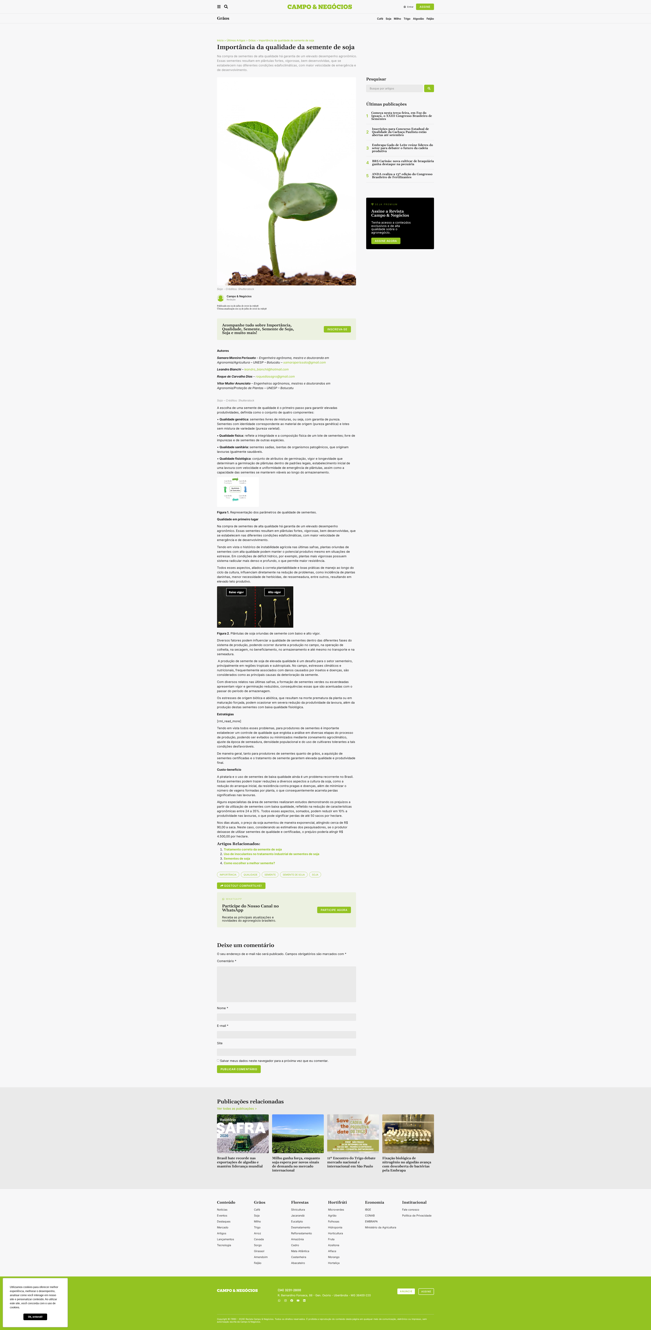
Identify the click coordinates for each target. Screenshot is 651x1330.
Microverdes (336, 1209)
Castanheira (298, 1257)
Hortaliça (334, 1263)
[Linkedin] (304, 1300)
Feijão (430, 18)
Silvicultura (298, 1209)
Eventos (222, 1215)
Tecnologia (224, 1245)
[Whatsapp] (279, 1300)
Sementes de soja (237, 858)
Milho (397, 18)
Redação (231, 299)
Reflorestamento (301, 1233)
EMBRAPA (371, 1221)
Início (220, 40)
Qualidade (250, 874)
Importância (228, 874)
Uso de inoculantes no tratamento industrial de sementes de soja (271, 854)
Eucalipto (297, 1221)
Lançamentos (225, 1239)
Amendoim (261, 1257)
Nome (222, 1008)
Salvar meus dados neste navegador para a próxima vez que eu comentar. (274, 1060)
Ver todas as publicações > (237, 1108)
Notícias (222, 1209)
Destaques (223, 1221)
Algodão (418, 18)
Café (380, 18)
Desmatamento (300, 1227)
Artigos (221, 1233)
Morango (334, 1257)
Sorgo (258, 1245)
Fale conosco (410, 1209)
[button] (219, 7)
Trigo (407, 18)
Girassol (259, 1251)
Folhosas (333, 1221)
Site (220, 1043)
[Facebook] (291, 1300)
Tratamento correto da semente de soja (253, 849)
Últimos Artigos (236, 40)
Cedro (295, 1245)
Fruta (331, 1239)
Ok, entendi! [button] (35, 1316)
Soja (388, 18)
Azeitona (333, 1245)
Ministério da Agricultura (380, 1227)
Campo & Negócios (239, 296)
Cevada (259, 1239)
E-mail (222, 1025)
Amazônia (297, 1239)
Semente (270, 874)
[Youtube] (298, 1300)
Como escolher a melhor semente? (249, 863)
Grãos (223, 18)
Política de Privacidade (416, 1215)
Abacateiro (298, 1263)
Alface (332, 1251)
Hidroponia (335, 1227)
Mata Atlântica (300, 1251)
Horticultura (335, 1233)
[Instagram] (285, 1300)
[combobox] (394, 88)
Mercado (222, 1227)
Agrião (332, 1215)
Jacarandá (297, 1215)
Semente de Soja (294, 874)
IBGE (368, 1209)
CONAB (370, 1215)
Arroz (257, 1233)
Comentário (226, 961)
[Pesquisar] (429, 88)
